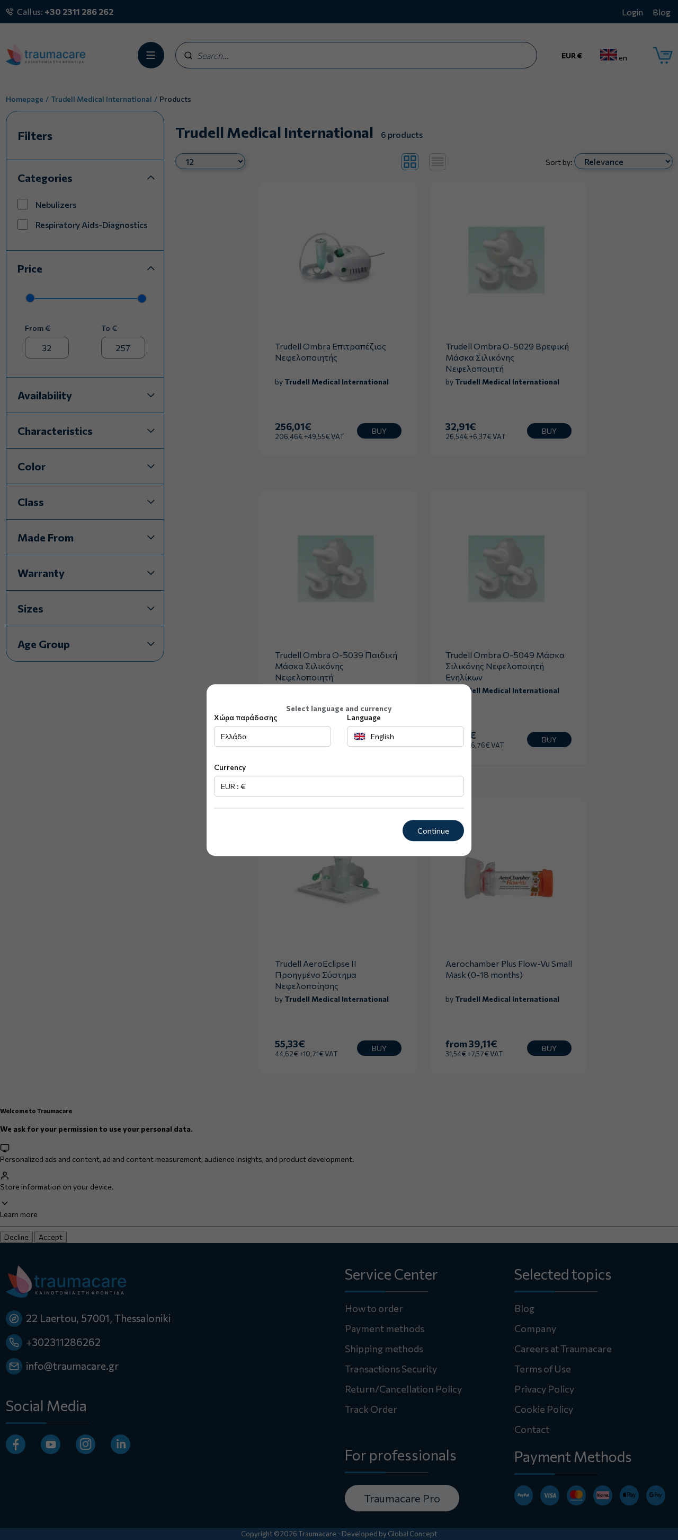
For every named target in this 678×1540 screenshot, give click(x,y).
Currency (230, 767)
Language (364, 717)
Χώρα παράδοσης (245, 717)
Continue (433, 830)
